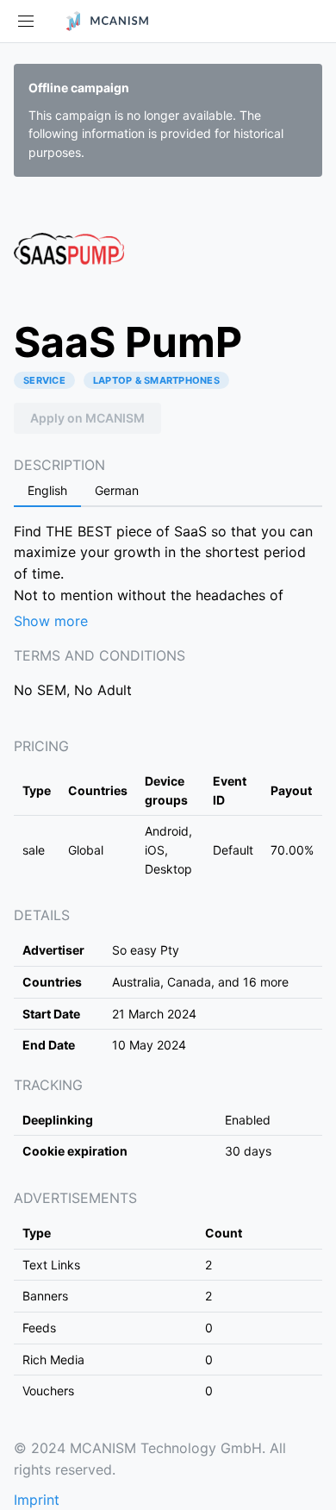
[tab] (47, 491)
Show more (51, 621)
